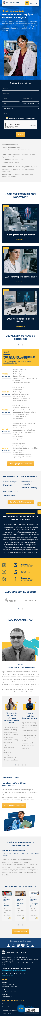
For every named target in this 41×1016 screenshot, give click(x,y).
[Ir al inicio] (14, 952)
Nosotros (4, 1004)
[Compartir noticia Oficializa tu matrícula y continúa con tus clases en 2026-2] (23, 918)
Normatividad (6, 1007)
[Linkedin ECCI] (22, 945)
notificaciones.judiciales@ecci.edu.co (14, 970)
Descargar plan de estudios (21, 464)
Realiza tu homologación (14, 805)
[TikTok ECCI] (32, 945)
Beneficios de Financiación (20, 502)
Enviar (20, 134)
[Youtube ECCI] (18, 945)
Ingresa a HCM (6, 1013)
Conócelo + (20, 240)
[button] (18, 608)
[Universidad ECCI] (11, 2)
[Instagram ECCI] (13, 945)
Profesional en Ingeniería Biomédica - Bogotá (17, 362)
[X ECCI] (27, 945)
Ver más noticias (20, 932)
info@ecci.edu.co (7, 976)
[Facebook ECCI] (8, 945)
